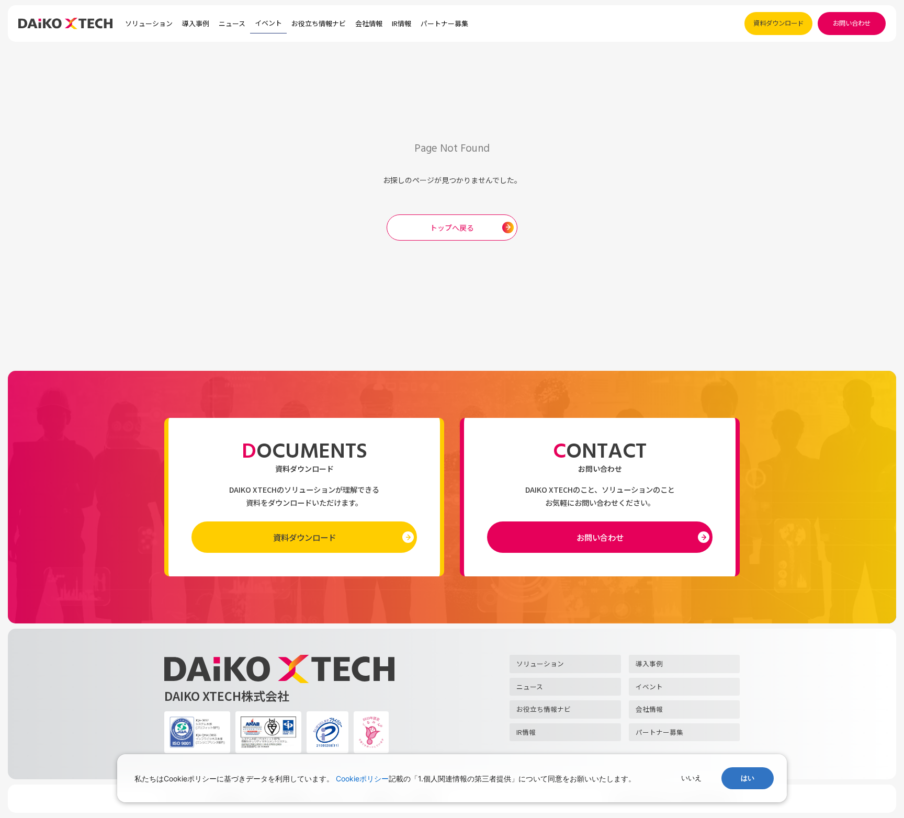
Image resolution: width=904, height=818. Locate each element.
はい (747, 778)
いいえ (691, 778)
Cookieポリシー (362, 778)
